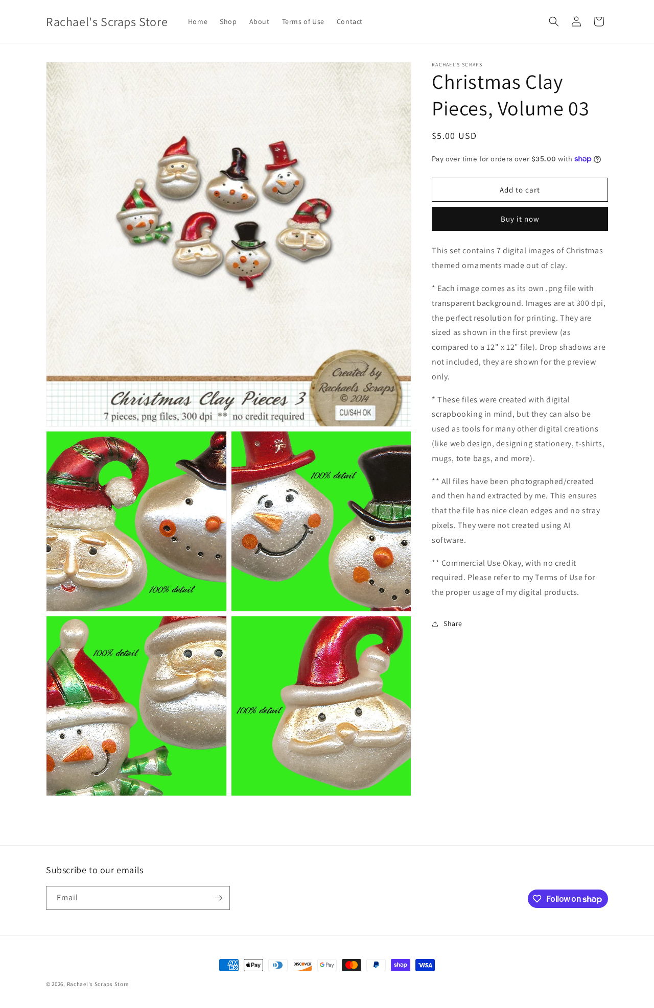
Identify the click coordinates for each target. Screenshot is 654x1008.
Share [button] (452, 623)
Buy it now (520, 219)
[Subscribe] (218, 898)
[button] (554, 21)
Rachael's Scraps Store (98, 984)
